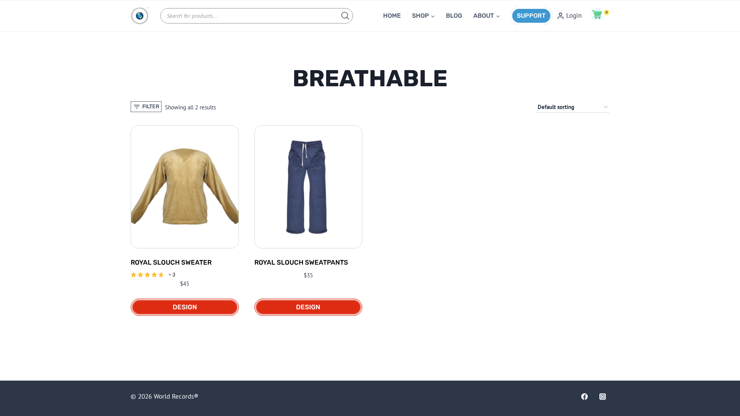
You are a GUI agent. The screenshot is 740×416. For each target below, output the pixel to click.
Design (185, 307)
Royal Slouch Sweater (171, 262)
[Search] (343, 15)
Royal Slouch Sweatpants (301, 262)
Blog (454, 15)
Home (392, 15)
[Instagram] (602, 396)
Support (531, 15)
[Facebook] (584, 396)
